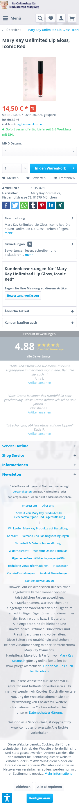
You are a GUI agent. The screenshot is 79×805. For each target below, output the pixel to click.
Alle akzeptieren (49, 787)
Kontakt (12, 536)
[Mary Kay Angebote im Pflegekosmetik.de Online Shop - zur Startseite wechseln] (20, 7)
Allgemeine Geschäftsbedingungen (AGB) (38, 558)
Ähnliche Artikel (17, 311)
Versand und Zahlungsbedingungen (45, 536)
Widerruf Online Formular (50, 551)
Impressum (29, 505)
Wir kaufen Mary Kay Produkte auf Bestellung (38, 528)
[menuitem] (11, 18)
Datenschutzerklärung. (46, 712)
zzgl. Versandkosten (29, 124)
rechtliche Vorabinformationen (28, 566)
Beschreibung (15, 218)
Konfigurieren (39, 798)
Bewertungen (15, 244)
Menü (16, 18)
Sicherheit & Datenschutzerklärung (38, 543)
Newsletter (60, 566)
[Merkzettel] (50, 18)
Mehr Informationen (59, 773)
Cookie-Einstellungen (21, 573)
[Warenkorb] (72, 18)
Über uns (48, 505)
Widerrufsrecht (19, 551)
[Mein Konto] (61, 18)
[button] (6, 205)
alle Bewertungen (39, 356)
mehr (9, 233)
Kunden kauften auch (21, 322)
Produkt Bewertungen (54, 573)
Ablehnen (23, 787)
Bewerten (39, 178)
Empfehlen (66, 178)
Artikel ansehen (39, 383)
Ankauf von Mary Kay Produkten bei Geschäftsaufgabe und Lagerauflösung (39, 515)
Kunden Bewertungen (39, 581)
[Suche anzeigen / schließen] (39, 18)
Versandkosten (22, 491)
